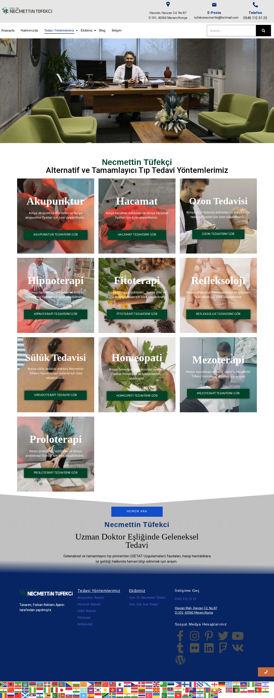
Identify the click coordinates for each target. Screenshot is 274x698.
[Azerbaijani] (40, 684)
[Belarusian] (54, 684)
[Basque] (47, 684)
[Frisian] (200, 684)
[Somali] (83, 695)
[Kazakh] (83, 689)
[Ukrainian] (156, 695)
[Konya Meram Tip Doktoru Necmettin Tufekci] (46, 593)
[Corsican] (120, 684)
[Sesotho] (40, 695)
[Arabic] (25, 684)
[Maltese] (185, 689)
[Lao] (120, 689)
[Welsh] (185, 695)
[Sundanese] (98, 695)
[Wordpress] (180, 659)
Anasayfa (7, 30)
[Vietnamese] (178, 695)
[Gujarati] (236, 684)
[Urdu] (163, 695)
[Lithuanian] (142, 689)
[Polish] (251, 689)
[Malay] (171, 689)
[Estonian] (171, 684)
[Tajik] (120, 695)
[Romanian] (3, 695)
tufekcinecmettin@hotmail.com (216, 17)
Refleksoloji (84, 624)
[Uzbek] (171, 695)
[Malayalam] (178, 689)
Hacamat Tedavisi (88, 604)
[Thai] (142, 695)
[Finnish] (185, 684)
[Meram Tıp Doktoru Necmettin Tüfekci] (27, 10)
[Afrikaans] (3, 684)
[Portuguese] (258, 689)
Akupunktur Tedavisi (90, 597)
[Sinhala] (62, 695)
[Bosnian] (69, 684)
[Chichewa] (98, 684)
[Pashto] (236, 689)
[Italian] (54, 689)
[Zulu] (214, 695)
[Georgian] (214, 684)
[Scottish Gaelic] (25, 695)
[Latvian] (134, 689)
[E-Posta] (214, 4)
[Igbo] (32, 689)
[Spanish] (91, 695)
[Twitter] (223, 635)
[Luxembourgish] (149, 689)
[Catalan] (83, 684)
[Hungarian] (18, 689)
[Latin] (127, 689)
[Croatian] (127, 684)
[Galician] (207, 684)
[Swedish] (112, 695)
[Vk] (237, 647)
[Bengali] (62, 684)
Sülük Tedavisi (86, 611)
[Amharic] (18, 684)
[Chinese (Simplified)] (105, 684)
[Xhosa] (193, 695)
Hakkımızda (29, 30)
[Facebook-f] (180, 635)
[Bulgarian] (76, 684)
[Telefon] (255, 4)
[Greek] (229, 684)
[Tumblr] (180, 647)
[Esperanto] (163, 684)
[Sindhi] (54, 695)
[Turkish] (149, 695)
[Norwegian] (229, 689)
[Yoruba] (207, 695)
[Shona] (47, 695)
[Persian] (243, 689)
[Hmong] (11, 689)
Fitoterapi (83, 617)
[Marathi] (200, 689)
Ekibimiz (87, 30)
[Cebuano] (91, 684)
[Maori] (193, 689)
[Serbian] (32, 695)
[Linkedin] (209, 647)
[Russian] (11, 695)
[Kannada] (76, 689)
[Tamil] (127, 695)
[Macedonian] (156, 689)
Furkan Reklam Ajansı (48, 605)
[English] (156, 684)
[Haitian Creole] (243, 684)
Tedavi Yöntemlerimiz (59, 30)
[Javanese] (69, 689)
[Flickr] (194, 647)
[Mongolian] (207, 689)
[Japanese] (62, 689)
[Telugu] (134, 695)
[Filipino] (178, 684)
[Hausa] (251, 684)
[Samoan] (18, 695)
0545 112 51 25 (255, 18)
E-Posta (214, 13)
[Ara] (263, 30)
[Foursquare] (223, 647)
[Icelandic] (25, 689)
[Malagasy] (163, 689)
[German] (222, 684)
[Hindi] (3, 689)
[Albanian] (11, 684)
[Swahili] (105, 695)
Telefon (255, 13)
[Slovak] (69, 695)
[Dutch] (149, 684)
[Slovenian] (76, 695)
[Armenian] (32, 684)
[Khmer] (91, 689)
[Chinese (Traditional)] (112, 684)
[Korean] (98, 689)
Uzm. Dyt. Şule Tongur (143, 604)
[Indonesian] (40, 689)
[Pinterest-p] (209, 635)
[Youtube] (237, 635)
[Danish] (142, 684)
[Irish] (47, 689)
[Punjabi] (265, 689)
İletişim (117, 30)
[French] (193, 684)
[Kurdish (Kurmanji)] (105, 689)
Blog (102, 30)
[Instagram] (194, 635)
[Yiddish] (200, 695)
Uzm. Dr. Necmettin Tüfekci (147, 597)
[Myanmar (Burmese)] (214, 689)
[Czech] (134, 684)
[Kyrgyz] (112, 689)
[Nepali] (222, 689)
